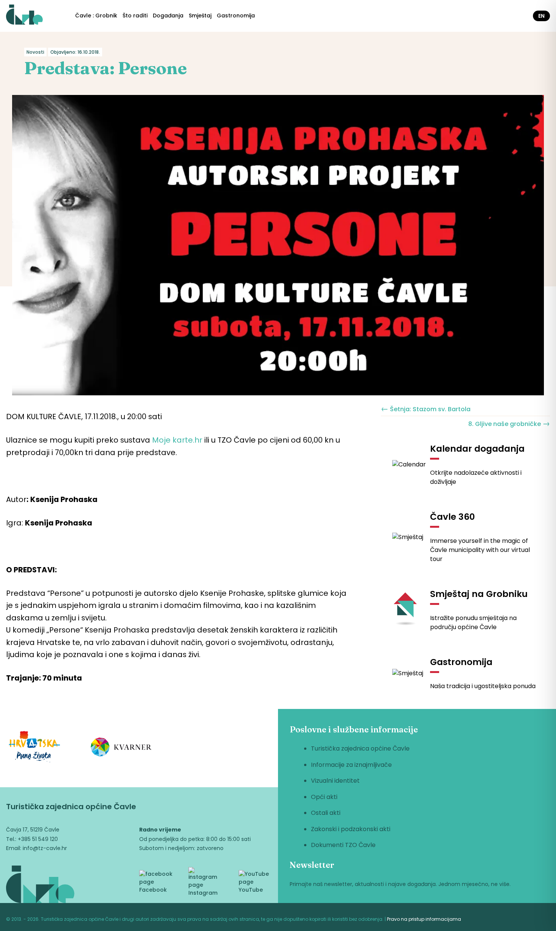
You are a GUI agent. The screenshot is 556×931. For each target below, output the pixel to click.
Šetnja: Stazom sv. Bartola (426, 408)
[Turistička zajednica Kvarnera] (121, 748)
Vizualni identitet (335, 780)
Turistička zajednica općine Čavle (360, 748)
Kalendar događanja (477, 449)
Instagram (202, 893)
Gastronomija (236, 15)
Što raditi (135, 15)
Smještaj (200, 15)
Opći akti (324, 797)
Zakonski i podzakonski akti (350, 829)
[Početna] (24, 16)
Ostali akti (325, 812)
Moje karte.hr (177, 440)
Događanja (168, 15)
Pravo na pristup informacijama (424, 919)
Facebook (153, 890)
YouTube (251, 890)
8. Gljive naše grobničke (509, 423)
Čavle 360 (452, 517)
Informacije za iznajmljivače (351, 764)
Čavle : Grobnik (96, 15)
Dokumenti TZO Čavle (343, 845)
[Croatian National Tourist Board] (34, 748)
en (541, 16)
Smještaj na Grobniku (479, 594)
